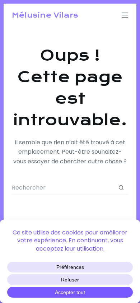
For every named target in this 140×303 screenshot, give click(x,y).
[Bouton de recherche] (121, 188)
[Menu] (125, 15)
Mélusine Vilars (45, 15)
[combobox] (63, 188)
